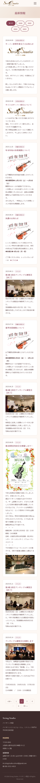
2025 (29, 23)
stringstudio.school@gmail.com (15, 763)
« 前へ (9, 701)
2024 (15, 29)
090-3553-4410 (10, 766)
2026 (20, 23)
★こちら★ (14, 260)
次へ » (25, 706)
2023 (24, 29)
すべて (11, 23)
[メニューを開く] (35, 3)
